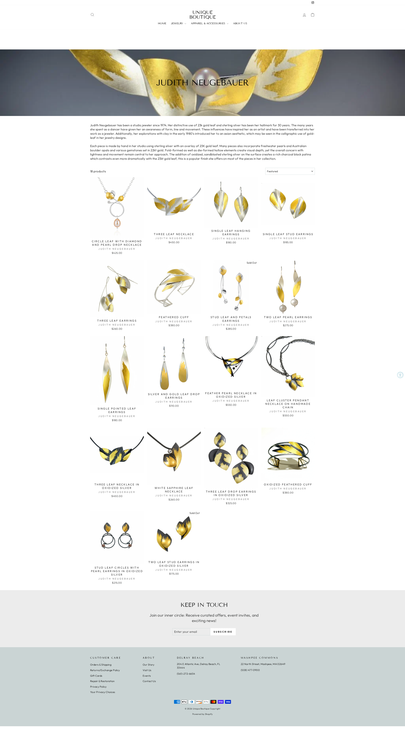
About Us (240, 23)
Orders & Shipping (100, 664)
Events (147, 675)
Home (162, 23)
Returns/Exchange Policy (105, 670)
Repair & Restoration (102, 681)
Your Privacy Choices (102, 692)
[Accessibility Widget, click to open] (400, 375)
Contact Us (149, 681)
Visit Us (147, 670)
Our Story (148, 664)
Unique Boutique (202, 15)
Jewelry (177, 23)
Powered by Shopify (202, 714)
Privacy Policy (98, 686)
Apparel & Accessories (208, 23)
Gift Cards (96, 675)
